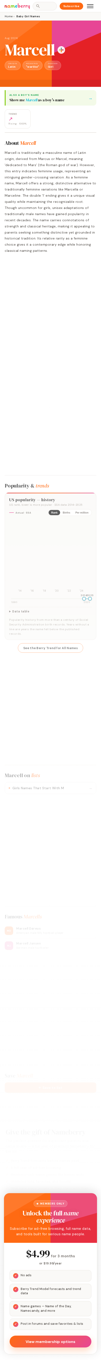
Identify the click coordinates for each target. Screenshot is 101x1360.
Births (66, 512)
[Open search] (45, 6)
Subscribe (71, 6)
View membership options (50, 1341)
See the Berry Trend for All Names (50, 648)
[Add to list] (61, 50)
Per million (82, 512)
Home (8, 16)
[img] (50, 556)
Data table (20, 611)
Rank (54, 512)
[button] (50, 1087)
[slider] (84, 599)
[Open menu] (90, 6)
